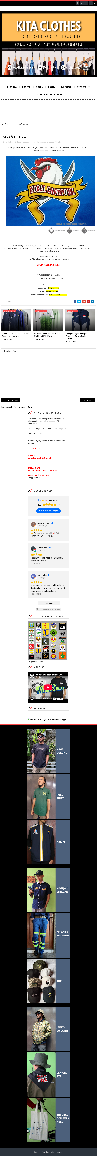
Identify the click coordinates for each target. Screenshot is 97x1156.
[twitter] (82, 3)
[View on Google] (33, 524)
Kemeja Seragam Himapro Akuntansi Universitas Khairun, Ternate (78, 336)
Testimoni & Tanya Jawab (48, 94)
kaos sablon (27, 142)
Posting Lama (87, 400)
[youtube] (91, 3)
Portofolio (83, 87)
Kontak (26, 87)
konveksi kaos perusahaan (43, 142)
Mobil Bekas (46, 1152)
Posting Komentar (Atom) (21, 407)
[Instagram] (86, 3)
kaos (19, 142)
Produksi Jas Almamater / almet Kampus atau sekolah (15, 335)
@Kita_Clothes (52, 291)
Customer (66, 87)
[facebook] (77, 3)
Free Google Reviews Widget (49, 609)
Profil (51, 87)
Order (39, 87)
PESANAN (58, 142)
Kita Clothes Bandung (58, 295)
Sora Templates (57, 1152)
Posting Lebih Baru (10, 400)
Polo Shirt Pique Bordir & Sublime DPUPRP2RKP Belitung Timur (48, 335)
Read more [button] (36, 563)
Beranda (12, 87)
